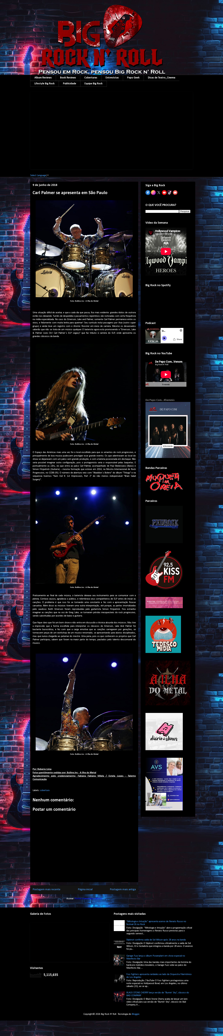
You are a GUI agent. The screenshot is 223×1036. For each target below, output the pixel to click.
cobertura (44, 790)
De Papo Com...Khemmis (160, 400)
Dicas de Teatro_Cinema (161, 77)
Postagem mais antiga (123, 889)
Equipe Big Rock (93, 83)
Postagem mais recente (46, 889)
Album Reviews (43, 77)
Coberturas (90, 77)
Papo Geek (133, 77)
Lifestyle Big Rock (44, 83)
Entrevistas (112, 77)
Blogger (135, 1014)
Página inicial (85, 889)
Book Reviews (68, 77)
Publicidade (69, 83)
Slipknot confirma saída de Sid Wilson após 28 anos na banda (156, 940)
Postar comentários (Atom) (88, 898)
